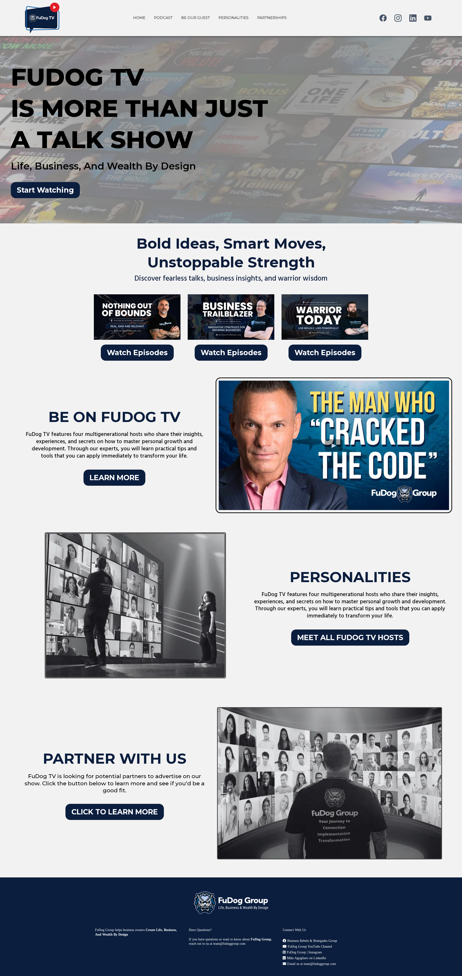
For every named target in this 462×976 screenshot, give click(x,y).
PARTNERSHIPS (272, 17)
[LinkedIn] (412, 18)
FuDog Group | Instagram (304, 952)
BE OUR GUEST (195, 17)
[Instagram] (398, 18)
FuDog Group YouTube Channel (310, 946)
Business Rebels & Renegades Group (312, 941)
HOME (139, 17)
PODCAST (163, 17)
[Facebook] (383, 18)
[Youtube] (427, 18)
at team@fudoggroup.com (227, 943)
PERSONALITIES (233, 17)
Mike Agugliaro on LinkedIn (306, 958)
